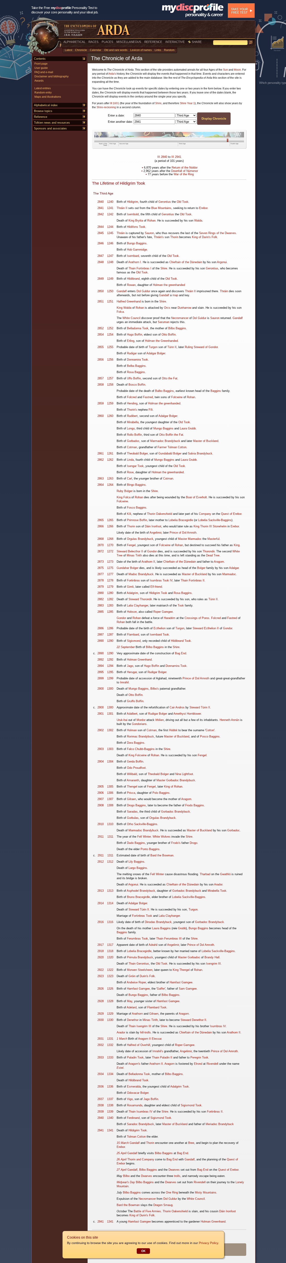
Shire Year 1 (187, 103)
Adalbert (132, 713)
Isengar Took (135, 466)
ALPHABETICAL (74, 42)
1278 (110, 580)
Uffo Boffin (134, 378)
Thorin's (132, 409)
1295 (110, 672)
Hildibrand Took (181, 640)
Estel (120, 1067)
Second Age (123, 143)
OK (143, 1251)
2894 (100, 665)
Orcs (167, 307)
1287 (110, 634)
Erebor (203, 208)
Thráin (121, 233)
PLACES (107, 42)
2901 (100, 713)
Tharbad (205, 874)
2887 (100, 634)
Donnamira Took (137, 359)
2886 (100, 628)
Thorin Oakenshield (159, 513)
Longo (131, 428)
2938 (100, 1105)
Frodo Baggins (194, 805)
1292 (110, 659)
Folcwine (177, 397)
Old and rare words (115, 50)
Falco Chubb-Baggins (141, 749)
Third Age (182, 143)
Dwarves (174, 1169)
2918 (100, 951)
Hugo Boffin (134, 334)
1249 (110, 278)
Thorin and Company (140, 1159)
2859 (100, 403)
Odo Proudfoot (136, 767)
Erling (130, 340)
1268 (110, 539)
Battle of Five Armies (147, 1211)
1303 (110, 749)
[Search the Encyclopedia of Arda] (250, 42)
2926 (100, 988)
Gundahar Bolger (127, 568)
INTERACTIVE (175, 42)
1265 (110, 520)
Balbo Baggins (164, 391)
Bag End (180, 653)
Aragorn (219, 561)
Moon (237, 69)
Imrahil (124, 682)
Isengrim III (213, 963)
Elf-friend (156, 586)
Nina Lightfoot (184, 774)
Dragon (157, 1205)
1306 (110, 792)
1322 (110, 970)
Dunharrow (184, 307)
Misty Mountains (205, 1192)
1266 (110, 526)
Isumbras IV (218, 1026)
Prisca (131, 792)
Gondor (152, 551)
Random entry (43, 92)
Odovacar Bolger (137, 1092)
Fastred (148, 397)
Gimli (130, 586)
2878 (100, 580)
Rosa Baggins (136, 372)
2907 (100, 799)
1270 (110, 545)
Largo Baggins (137, 868)
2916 (100, 922)
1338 (110, 1105)
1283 (110, 605)
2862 (100, 459)
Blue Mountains (161, 208)
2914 (100, 903)
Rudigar (132, 353)
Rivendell (212, 1063)
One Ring (172, 1192)
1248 (110, 262)
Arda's (112, 73)
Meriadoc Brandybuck (220, 1124)
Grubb (182, 928)
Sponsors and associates (50, 128)
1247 (110, 256)
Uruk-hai (122, 720)
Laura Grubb (188, 428)
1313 (110, 890)
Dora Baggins (135, 742)
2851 (100, 301)
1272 (110, 551)
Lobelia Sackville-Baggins (214, 520)
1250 (110, 291)
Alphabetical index (46, 105)
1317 (110, 944)
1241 (110, 208)
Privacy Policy (208, 1243)
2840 (164, 156)
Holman (132, 730)
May (129, 1001)
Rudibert (132, 416)
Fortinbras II (196, 580)
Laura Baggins (161, 928)
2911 (101, 836)
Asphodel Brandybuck (141, 890)
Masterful (213, 539)
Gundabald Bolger (169, 453)
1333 (110, 1057)
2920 (100, 957)
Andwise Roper (136, 982)
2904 (100, 761)
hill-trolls (145, 1032)
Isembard (133, 256)
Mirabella (133, 422)
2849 (100, 278)
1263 (110, 478)
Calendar (95, 50)
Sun (225, 69)
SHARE (196, 42)
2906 (100, 792)
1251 (110, 301)
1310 (110, 824)
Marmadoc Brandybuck (165, 441)
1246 (110, 243)
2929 (100, 1013)
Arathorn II (148, 561)
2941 (178, 156)
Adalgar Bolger (155, 353)
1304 (110, 761)
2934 (100, 1074)
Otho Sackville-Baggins (142, 824)
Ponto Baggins (150, 849)
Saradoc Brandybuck (140, 1124)
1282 (110, 599)
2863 (100, 478)
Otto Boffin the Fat (171, 434)
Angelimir (155, 532)
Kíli (129, 513)
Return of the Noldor (185, 167)
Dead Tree (212, 555)
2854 (100, 334)
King (131, 220)
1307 (110, 799)
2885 (100, 611)
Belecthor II (135, 551)
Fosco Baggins (136, 507)
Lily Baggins (136, 861)
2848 (100, 262)
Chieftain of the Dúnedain (185, 262)
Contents (40, 58)
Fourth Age (234, 143)
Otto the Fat (169, 378)
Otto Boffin (169, 334)
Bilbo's (154, 688)
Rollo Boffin (134, 434)
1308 (110, 805)
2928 (100, 1001)
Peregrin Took (199, 1057)
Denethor (133, 1020)
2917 (100, 944)
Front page (41, 63)
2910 (100, 824)
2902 (100, 730)
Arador (218, 884)
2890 (100, 640)
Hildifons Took (136, 226)
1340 (110, 1117)
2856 (100, 359)
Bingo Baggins (136, 484)
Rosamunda (134, 1105)
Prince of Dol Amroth (183, 532)
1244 (110, 226)
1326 (110, 988)
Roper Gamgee (163, 611)
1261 (110, 453)
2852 (100, 328)
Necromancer (179, 318)
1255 (110, 347)
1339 (110, 1111)
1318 (110, 951)
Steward (122, 551)
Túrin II (172, 347)
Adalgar (234, 568)
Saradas (132, 811)
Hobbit (173, 730)
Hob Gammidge (137, 249)
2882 (100, 599)
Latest (68, 50)
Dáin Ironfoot (153, 526)
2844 (100, 226)
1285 (110, 611)
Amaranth (133, 780)
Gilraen (131, 799)
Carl (129, 478)
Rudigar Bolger (156, 672)
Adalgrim (132, 593)
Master (182, 539)
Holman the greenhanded (169, 285)
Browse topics (43, 111)
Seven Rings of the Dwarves (217, 233)
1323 (110, 976)
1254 (110, 334)
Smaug (167, 1205)
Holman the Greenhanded (161, 340)
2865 (100, 520)
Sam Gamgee (188, 988)
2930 (100, 1020)
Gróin (131, 976)
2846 (100, 243)
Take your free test (239, 10)
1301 (110, 713)
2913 (100, 890)
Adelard (132, 1007)
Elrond (198, 1063)
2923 (100, 976)
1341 (110, 1130)
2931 (100, 1038)
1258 (110, 384)
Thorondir (208, 551)
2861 (100, 453)
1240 (110, 201)
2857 (100, 378)
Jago (130, 665)
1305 (110, 786)
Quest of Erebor (231, 513)
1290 (110, 640)
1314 (110, 903)
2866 (100, 526)
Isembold (133, 214)
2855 (100, 347)
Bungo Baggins (137, 243)
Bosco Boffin (136, 384)
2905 (100, 786)
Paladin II (166, 1057)
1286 (110, 628)
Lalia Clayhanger (137, 605)
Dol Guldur (143, 291)
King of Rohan (173, 786)
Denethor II (199, 1020)
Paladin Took (135, 1057)
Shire (158, 103)
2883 (100, 605)
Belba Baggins (136, 365)
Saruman (163, 322)
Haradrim (169, 618)
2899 (100, 678)
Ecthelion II (211, 628)
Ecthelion (160, 628)
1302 (110, 730)
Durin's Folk (147, 976)
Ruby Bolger (124, 491)
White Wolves (161, 836)
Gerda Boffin (135, 761)
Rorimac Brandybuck (140, 736)
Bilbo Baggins (177, 328)
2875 (100, 568)
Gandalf (122, 291)
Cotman (132, 447)
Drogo (193, 843)
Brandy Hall (211, 957)
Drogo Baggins (136, 805)
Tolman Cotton (136, 1136)
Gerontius (164, 201)
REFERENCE (153, 42)
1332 (110, 1045)
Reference (40, 116)
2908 (100, 805)
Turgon (153, 347)
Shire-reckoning (106, 107)
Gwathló (225, 874)
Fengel (131, 545)
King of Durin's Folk (204, 237)
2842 (100, 214)
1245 (110, 233)
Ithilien (159, 720)
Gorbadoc (133, 441)
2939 (100, 1111)
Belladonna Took (137, 328)
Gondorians (139, 724)
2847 (100, 256)
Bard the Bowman (161, 855)
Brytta (139, 220)
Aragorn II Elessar (149, 1038)
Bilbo (126, 1176)
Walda (198, 220)
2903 (100, 749)
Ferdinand (133, 1117)
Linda (130, 459)
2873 (100, 561)
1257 (110, 378)
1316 (110, 922)
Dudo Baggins (136, 843)
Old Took (182, 201)
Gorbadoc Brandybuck (180, 780)
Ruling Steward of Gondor (201, 347)
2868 (100, 539)
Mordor (141, 720)
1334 (110, 1074)
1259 (110, 403)
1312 (110, 861)
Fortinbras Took (142, 915)
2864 (100, 484)
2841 (100, 208)
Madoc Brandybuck (141, 574)
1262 (110, 459)
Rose (130, 472)
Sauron (149, 233)
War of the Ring (184, 174)
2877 (100, 574)
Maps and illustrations (47, 96)
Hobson (132, 611)
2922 (100, 970)
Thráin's (159, 237)
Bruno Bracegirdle (138, 897)
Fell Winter (144, 836)
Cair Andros (177, 707)
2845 (100, 233)
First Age (112, 143)
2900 (100, 688)
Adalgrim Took (179, 1086)
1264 (110, 484)
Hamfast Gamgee (181, 982)
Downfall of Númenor (184, 171)
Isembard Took (159, 634)
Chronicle (81, 50)
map (175, 295)
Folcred (132, 397)
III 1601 (114, 103)
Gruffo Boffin (135, 701)
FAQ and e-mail (43, 72)
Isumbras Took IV (161, 580)
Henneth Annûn (229, 720)
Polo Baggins (161, 792)
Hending (132, 403)
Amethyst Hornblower (187, 713)
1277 (110, 574)
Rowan (131, 285)
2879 (100, 586)
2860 (100, 416)
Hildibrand (133, 278)
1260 (110, 416)
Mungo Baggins (163, 428)
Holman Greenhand (139, 659)
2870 (100, 545)
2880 (100, 593)
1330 (110, 1020)
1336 (110, 1086)
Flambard (133, 634)
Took (181, 605)
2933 (100, 1057)
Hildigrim (132, 201)
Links (158, 50)
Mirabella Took (217, 890)
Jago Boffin (150, 1099)
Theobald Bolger (137, 453)
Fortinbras (133, 580)
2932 (100, 1045)
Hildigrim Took (158, 593)
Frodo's (176, 843)
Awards (39, 80)
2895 (100, 672)
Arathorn (137, 1013)
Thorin (174, 237)
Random (169, 50)
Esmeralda (134, 1086)
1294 (110, 665)
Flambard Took (156, 1007)
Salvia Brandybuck (200, 453)
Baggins (215, 391)
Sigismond (134, 640)
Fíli (151, 409)
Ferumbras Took (137, 938)
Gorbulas (133, 817)
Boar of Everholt (196, 497)
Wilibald (132, 774)
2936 (100, 1086)
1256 (110, 359)
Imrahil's (157, 1051)
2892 (100, 659)
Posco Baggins (210, 736)
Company (205, 513)
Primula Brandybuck (140, 957)
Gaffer (161, 988)
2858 (100, 384)
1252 (110, 328)
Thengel (132, 786)
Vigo (130, 1099)
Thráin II (122, 208)
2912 (100, 861)
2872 (100, 551)
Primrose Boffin (137, 520)
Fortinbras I (144, 268)
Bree (191, 1143)
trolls (177, 1176)
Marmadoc (195, 539)
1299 (110, 678)
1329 (110, 1013)
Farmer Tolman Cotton (172, 447)
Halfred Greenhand (129, 301)
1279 (110, 586)
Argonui (222, 262)
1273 (110, 561)
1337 (110, 1099)
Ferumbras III (173, 938)
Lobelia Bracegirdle (180, 520)
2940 (100, 1117)
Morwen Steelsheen (139, 970)
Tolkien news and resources (52, 122)
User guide (41, 68)
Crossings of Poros (197, 618)
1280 (110, 593)
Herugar (132, 672)
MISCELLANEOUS (128, 42)
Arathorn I (134, 262)
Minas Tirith (134, 555)
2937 (100, 1099)
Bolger (201, 568)
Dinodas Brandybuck (158, 922)
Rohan (151, 220)
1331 (110, 1038)
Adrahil (153, 944)
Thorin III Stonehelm (213, 526)
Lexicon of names (141, 50)
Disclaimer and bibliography (51, 76)
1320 (110, 957)
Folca (120, 311)
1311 (110, 836)
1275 (110, 568)
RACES (93, 42)
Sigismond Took (191, 1105)
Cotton (210, 730)
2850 (100, 291)
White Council (131, 318)
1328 (110, 1001)
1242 (110, 214)
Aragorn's (134, 1063)
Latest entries (42, 88)
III (158, 156)
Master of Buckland (205, 441)
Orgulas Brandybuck (140, 539)
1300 (110, 688)
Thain (132, 268)
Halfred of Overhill (138, 1045)
